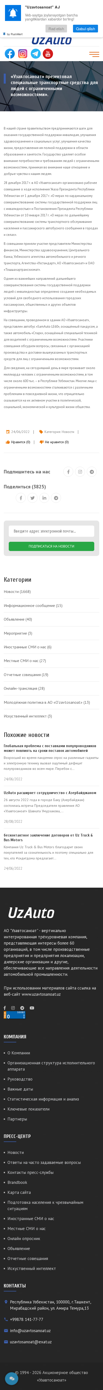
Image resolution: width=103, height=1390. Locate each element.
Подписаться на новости (51, 546)
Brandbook (17, 1182)
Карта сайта (19, 1192)
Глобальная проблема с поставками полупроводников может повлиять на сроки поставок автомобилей (50, 748)
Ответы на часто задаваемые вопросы (44, 1162)
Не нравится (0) (54, 442)
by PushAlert (14, 34)
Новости (68, 431)
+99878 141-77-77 (26, 1319)
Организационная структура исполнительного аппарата (51, 1066)
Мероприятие (18, 633)
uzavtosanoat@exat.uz (31, 1342)
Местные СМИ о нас (25, 660)
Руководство (20, 1079)
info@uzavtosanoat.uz (30, 1330)
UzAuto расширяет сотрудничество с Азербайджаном (50, 793)
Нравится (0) (18, 442)
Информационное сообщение (33, 605)
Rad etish (56, 28)
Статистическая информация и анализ (43, 1099)
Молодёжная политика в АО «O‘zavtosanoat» (47, 702)
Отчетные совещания (26, 674)
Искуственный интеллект (28, 715)
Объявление (18, 619)
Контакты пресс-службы (31, 1172)
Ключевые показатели (29, 1109)
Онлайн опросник (24, 1238)
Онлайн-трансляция (24, 688)
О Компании (19, 1053)
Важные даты (20, 1089)
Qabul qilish (85, 28)
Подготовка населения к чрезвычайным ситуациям (45, 1205)
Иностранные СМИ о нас (28, 646)
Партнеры (17, 1119)
